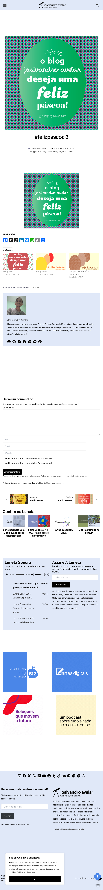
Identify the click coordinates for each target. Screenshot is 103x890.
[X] (19, 341)
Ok (35, 879)
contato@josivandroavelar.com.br (68, 829)
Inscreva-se (61, 584)
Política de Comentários (47, 483)
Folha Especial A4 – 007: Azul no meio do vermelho (39, 532)
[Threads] (24, 341)
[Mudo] (32, 574)
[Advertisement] (51, 22)
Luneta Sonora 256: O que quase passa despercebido (14, 532)
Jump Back (44, 574)
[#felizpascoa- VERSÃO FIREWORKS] (84, 261)
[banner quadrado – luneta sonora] (76, 714)
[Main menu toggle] (4, 5)
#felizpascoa (8, 271)
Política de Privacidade (26, 872)
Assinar (7, 816)
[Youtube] (34, 341)
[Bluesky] (29, 341)
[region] (34, 869)
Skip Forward (48, 574)
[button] (97, 5)
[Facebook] (14, 341)
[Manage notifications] (98, 885)
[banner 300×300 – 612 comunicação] (23, 672)
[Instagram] (9, 341)
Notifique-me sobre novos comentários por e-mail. (29, 458)
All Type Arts (35, 151)
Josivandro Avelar (38, 148)
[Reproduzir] (6, 574)
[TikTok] (40, 341)
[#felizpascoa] (18, 261)
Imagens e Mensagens (51, 151)
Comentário (8, 407)
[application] (28, 574)
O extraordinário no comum (89, 531)
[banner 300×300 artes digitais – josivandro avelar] (72, 672)
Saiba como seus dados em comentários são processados (66, 476)
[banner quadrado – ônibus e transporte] (23, 714)
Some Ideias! (67, 151)
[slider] (20, 574)
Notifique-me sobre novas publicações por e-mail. (28, 463)
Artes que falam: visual (64, 531)
